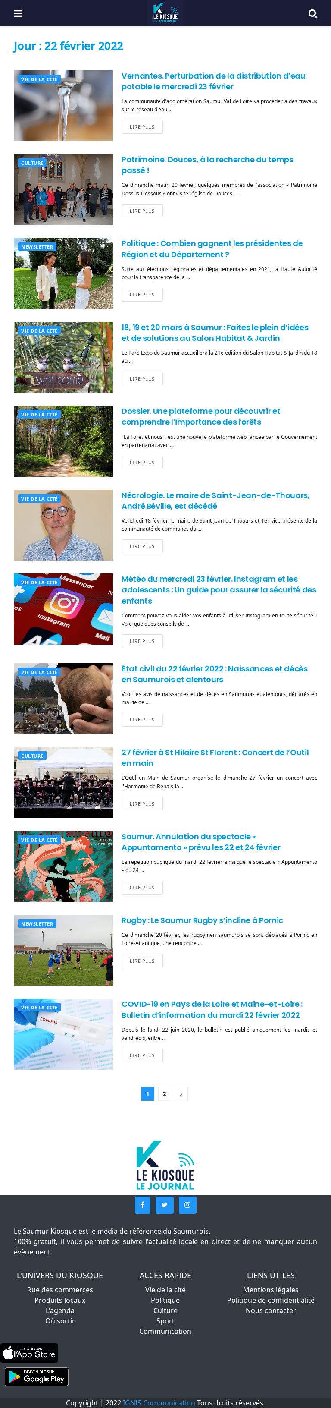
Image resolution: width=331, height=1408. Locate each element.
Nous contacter (271, 1310)
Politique (165, 1300)
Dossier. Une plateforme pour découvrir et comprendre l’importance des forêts (201, 416)
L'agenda (60, 1310)
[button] (142, 1205)
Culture (32, 163)
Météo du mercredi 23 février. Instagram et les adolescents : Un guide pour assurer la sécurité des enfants (219, 589)
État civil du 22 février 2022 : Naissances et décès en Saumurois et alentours (215, 674)
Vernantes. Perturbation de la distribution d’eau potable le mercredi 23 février (214, 81)
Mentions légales (271, 1290)
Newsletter (37, 246)
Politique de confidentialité (271, 1300)
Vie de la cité (39, 79)
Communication (165, 1331)
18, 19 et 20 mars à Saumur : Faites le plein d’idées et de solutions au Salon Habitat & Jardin (215, 332)
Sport (165, 1321)
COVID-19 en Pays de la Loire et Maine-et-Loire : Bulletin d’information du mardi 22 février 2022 (212, 1009)
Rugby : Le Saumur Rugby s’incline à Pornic (202, 920)
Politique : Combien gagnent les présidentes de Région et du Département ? (212, 248)
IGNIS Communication (159, 1403)
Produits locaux (59, 1300)
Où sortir (60, 1321)
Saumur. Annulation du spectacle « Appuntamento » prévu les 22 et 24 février (201, 842)
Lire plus (142, 126)
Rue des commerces (60, 1290)
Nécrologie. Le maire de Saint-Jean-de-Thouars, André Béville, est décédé (215, 500)
